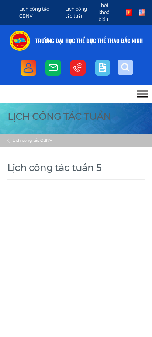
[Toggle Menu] (142, 93)
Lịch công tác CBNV (32, 140)
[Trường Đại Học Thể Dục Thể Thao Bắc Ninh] (20, 41)
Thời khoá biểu (104, 12)
